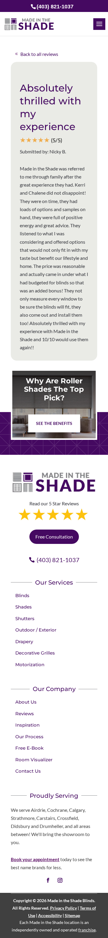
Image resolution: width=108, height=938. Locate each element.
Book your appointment (35, 859)
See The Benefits (54, 423)
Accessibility (50, 915)
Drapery (24, 641)
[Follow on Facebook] (48, 880)
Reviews (24, 713)
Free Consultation (54, 536)
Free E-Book (29, 748)
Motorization (29, 664)
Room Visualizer (33, 759)
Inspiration (27, 725)
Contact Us (28, 771)
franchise (87, 929)
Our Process (29, 736)
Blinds (22, 595)
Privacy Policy (63, 907)
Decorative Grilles (35, 653)
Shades (23, 607)
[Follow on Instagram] (60, 880)
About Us (26, 702)
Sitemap (72, 915)
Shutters (24, 618)
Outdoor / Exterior (35, 630)
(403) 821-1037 (58, 559)
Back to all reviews (39, 54)
